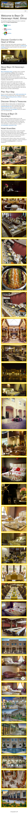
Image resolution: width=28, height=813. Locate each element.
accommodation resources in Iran (9, 125)
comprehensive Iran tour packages (9, 109)
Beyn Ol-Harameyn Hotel (6, 71)
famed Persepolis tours (6, 106)
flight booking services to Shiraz (13, 97)
